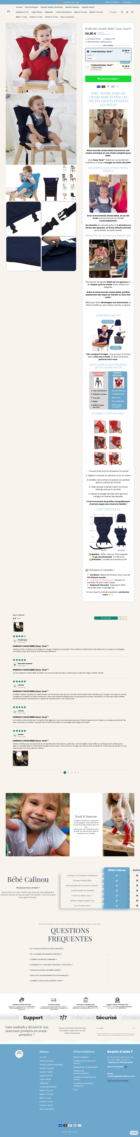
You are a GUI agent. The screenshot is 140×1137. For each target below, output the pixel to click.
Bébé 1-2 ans (45, 1098)
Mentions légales (81, 1057)
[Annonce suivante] (95, 2)
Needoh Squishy (47, 1068)
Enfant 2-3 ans (46, 1101)
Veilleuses (44, 1083)
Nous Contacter (47, 1109)
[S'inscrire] (133, 1028)
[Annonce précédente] (44, 2)
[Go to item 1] (18, 627)
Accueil (43, 1057)
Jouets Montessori (48, 1087)
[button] (122, 12)
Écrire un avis (106, 618)
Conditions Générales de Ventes (84, 1078)
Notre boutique (46, 1061)
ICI (112, 594)
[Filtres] (121, 618)
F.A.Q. (75, 1089)
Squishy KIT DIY (46, 1075)
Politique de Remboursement (81, 1072)
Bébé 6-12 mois (46, 1094)
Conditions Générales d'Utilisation (83, 1084)
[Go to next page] (78, 772)
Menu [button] (44, 1052)
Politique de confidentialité (85, 1067)
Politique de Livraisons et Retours (84, 1062)
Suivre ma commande (117, 1080)
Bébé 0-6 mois (46, 1090)
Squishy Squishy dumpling (51, 1064)
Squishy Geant (46, 1072)
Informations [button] (83, 1052)
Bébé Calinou (73, 1132)
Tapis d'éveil (45, 1079)
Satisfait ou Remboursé (102, 580)
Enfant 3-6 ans (46, 1105)
